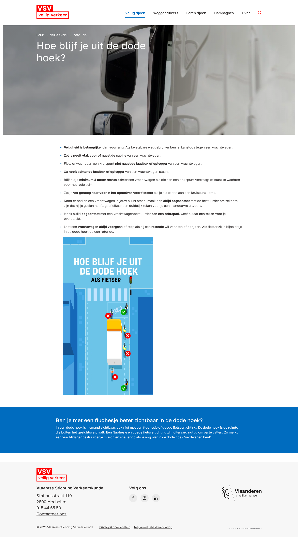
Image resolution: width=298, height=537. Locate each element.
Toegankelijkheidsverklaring (153, 527)
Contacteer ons (51, 513)
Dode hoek (80, 35)
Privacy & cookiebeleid (114, 527)
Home (40, 35)
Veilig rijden (59, 35)
